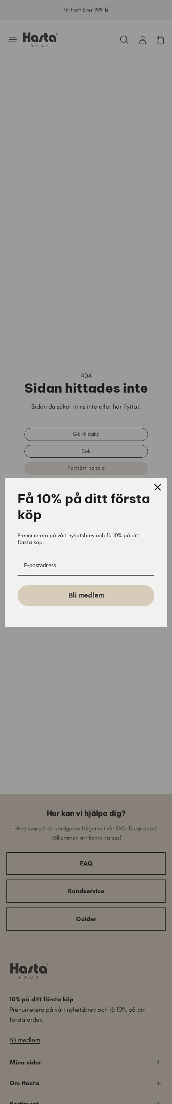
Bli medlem (86, 595)
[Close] (157, 487)
